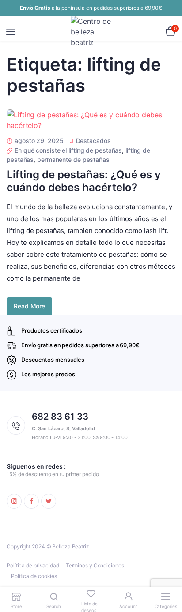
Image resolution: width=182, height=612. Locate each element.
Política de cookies (34, 576)
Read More (29, 306)
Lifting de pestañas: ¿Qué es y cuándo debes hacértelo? (84, 181)
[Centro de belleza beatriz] (91, 32)
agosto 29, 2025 (39, 140)
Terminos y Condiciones (95, 565)
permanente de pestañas (73, 159)
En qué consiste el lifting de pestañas (68, 150)
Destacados (93, 140)
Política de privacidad (33, 565)
